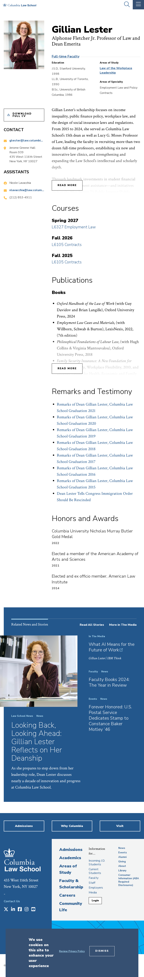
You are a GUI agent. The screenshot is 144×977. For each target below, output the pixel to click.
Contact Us (12, 901)
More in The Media (122, 625)
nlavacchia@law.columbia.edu (26, 190)
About (122, 866)
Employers (96, 888)
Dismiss (102, 951)
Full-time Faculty (65, 56)
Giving (122, 861)
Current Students (95, 871)
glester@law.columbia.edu (26, 140)
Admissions (70, 849)
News (121, 848)
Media (93, 892)
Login (95, 900)
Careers (67, 895)
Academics (70, 858)
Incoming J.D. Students (97, 862)
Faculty (93, 878)
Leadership (108, 73)
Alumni (122, 857)
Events (122, 852)
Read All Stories (92, 625)
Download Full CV (22, 115)
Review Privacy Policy (72, 951)
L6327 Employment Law (74, 227)
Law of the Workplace (116, 68)
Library (122, 870)
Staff (92, 883)
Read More (67, 185)
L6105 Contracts (67, 244)
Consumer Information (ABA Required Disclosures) (128, 880)
